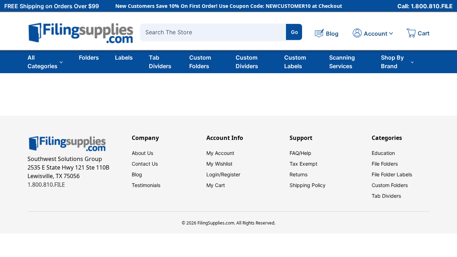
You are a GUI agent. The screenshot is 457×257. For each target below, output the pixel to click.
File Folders (385, 164)
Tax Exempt (303, 164)
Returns (298, 174)
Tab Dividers (160, 62)
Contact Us (145, 164)
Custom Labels (295, 62)
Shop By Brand (392, 62)
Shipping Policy (308, 185)
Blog (137, 174)
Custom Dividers (247, 62)
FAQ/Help (300, 153)
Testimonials (146, 185)
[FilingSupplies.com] (81, 32)
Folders (89, 57)
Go (294, 32)
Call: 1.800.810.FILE (425, 6)
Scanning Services (342, 62)
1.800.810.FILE (46, 184)
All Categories (42, 62)
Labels (124, 57)
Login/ (213, 174)
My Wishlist (219, 164)
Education (383, 153)
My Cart (215, 185)
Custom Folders (200, 62)
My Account (220, 153)
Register (230, 174)
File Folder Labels (392, 174)
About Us (142, 153)
